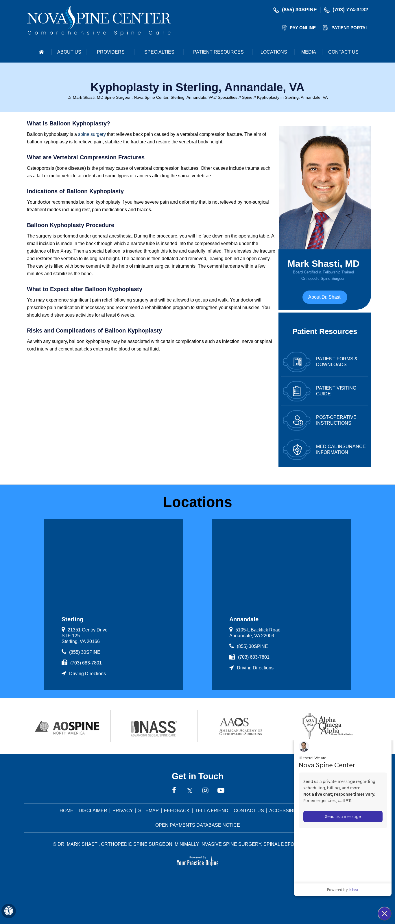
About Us (69, 52)
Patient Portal (349, 27)
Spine (247, 97)
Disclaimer (93, 810)
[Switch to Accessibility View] (8, 911)
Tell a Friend (211, 810)
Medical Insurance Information (341, 449)
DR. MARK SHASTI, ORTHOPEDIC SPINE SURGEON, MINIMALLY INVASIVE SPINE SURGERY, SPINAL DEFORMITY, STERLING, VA (200, 844)
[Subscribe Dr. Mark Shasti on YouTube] (221, 790)
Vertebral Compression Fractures (99, 157)
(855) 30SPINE (299, 9)
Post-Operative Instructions (336, 420)
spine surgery (92, 134)
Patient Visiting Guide (336, 391)
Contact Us (343, 52)
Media (308, 52)
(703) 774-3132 (350, 9)
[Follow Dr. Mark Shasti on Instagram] (205, 790)
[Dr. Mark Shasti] (99, 20)
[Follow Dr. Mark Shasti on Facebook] (174, 790)
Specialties (159, 52)
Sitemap (148, 810)
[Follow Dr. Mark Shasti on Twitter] (189, 790)
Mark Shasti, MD (323, 269)
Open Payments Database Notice (197, 825)
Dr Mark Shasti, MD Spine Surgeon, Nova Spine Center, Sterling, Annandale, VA (140, 97)
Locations (274, 52)
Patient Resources (218, 52)
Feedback (177, 810)
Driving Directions (87, 673)
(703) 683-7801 (86, 662)
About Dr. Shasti (325, 297)
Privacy (122, 810)
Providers (111, 52)
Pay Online (303, 27)
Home (41, 52)
